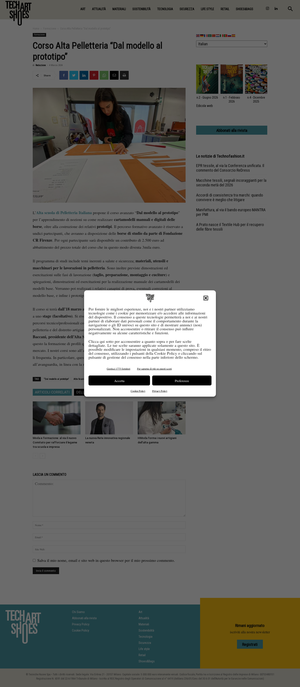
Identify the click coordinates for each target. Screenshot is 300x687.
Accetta (119, 380)
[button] (206, 298)
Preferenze (182, 380)
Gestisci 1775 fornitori (118, 368)
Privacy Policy (159, 391)
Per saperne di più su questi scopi (154, 368)
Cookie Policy (138, 391)
